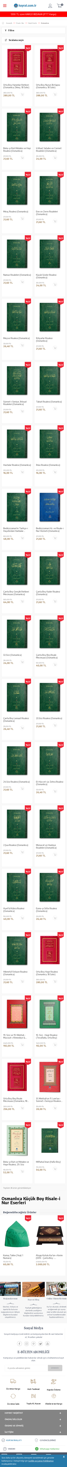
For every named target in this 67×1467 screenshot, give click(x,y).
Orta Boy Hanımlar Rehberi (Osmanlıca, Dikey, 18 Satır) (16, 86)
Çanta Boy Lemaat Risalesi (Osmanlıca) (16, 719)
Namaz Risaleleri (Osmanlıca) (17, 275)
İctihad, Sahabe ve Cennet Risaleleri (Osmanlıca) (49, 149)
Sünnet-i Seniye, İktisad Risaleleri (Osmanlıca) (14, 403)
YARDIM (11, 1449)
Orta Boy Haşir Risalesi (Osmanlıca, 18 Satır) (47, 973)
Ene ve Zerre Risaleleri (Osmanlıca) (47, 212)
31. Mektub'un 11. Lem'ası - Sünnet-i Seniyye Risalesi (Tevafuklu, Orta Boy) (48, 1100)
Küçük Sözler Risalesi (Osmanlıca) (46, 276)
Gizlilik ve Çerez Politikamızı (41, 1461)
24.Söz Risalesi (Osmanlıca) (16, 782)
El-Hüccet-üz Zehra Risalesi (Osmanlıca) (49, 783)
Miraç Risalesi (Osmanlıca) (15, 211)
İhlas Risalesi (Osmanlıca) (48, 465)
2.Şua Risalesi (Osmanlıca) (15, 845)
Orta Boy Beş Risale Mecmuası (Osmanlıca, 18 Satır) (15, 1100)
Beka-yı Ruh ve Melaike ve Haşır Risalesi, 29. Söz (16, 1163)
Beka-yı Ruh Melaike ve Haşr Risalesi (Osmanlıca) (17, 149)
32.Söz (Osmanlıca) (12, 655)
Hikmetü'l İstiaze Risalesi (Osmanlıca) (15, 973)
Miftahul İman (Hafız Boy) (48, 1162)
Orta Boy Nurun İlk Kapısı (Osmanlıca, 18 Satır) (48, 86)
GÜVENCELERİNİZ (48, 1440)
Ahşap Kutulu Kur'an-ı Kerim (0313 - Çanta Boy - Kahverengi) (49, 1256)
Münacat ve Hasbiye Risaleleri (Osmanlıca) (46, 846)
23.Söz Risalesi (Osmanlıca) (49, 718)
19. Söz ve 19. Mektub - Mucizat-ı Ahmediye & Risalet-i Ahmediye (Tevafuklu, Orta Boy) (14, 1036)
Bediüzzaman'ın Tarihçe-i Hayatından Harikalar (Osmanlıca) (15, 529)
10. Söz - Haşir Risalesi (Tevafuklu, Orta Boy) (46, 1036)
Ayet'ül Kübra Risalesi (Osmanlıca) (13, 909)
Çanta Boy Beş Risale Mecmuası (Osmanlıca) (47, 656)
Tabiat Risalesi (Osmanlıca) (49, 401)
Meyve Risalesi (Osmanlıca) (16, 338)
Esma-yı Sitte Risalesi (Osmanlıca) (46, 909)
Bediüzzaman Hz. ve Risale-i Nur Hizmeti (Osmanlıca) (50, 529)
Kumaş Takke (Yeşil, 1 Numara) (13, 1256)
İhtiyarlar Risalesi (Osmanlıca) (44, 339)
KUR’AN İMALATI (14, 1440)
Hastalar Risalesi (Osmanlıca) (17, 465)
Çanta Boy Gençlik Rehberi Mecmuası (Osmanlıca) (16, 593)
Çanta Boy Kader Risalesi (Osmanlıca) (48, 593)
